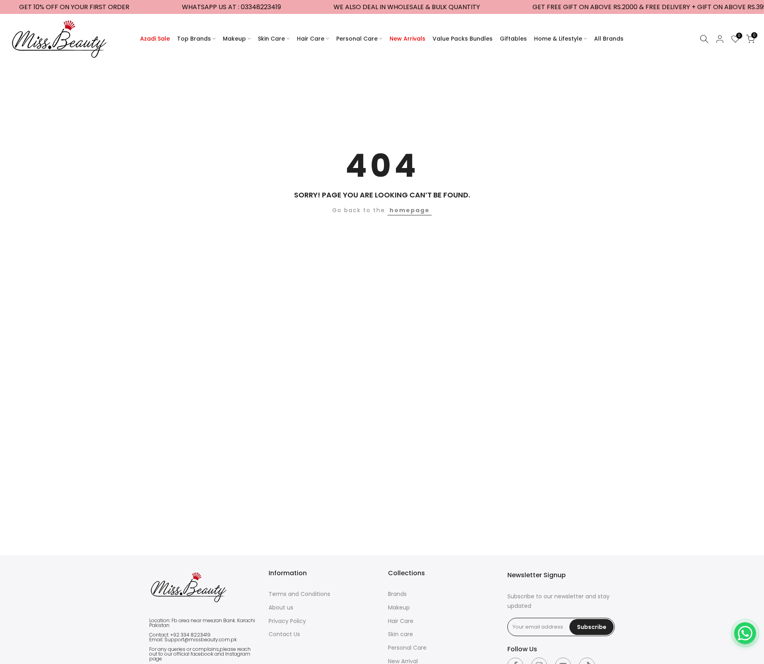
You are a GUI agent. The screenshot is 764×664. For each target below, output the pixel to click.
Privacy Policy (287, 621)
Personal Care (357, 39)
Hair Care (310, 39)
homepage (410, 210)
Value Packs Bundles (463, 39)
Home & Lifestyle (558, 39)
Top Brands (194, 39)
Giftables (513, 39)
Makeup (234, 39)
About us (281, 607)
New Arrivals (407, 39)
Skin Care (271, 39)
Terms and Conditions (299, 594)
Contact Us (284, 634)
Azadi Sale (155, 39)
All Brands (609, 39)
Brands (397, 594)
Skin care (400, 634)
